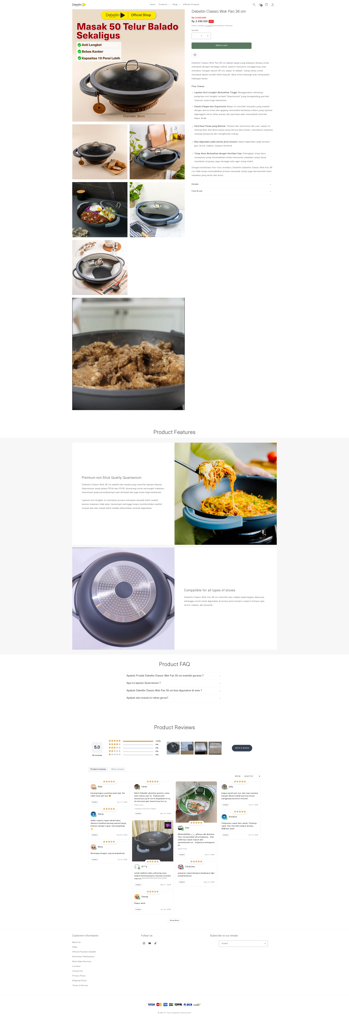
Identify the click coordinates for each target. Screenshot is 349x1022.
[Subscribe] (265, 943)
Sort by (238, 776)
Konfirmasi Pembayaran (83, 957)
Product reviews (98, 769)
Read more (138, 805)
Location (76, 966)
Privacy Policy (79, 976)
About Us (76, 942)
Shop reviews (117, 769)
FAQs (74, 947)
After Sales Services (81, 962)
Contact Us (77, 971)
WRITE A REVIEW (242, 748)
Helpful (94, 802)
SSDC (178, 1016)
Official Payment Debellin (84, 952)
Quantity (195, 30)
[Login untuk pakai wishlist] (195, 54)
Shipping (209, 26)
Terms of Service (80, 986)
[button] (164, 4)
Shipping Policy (79, 981)
